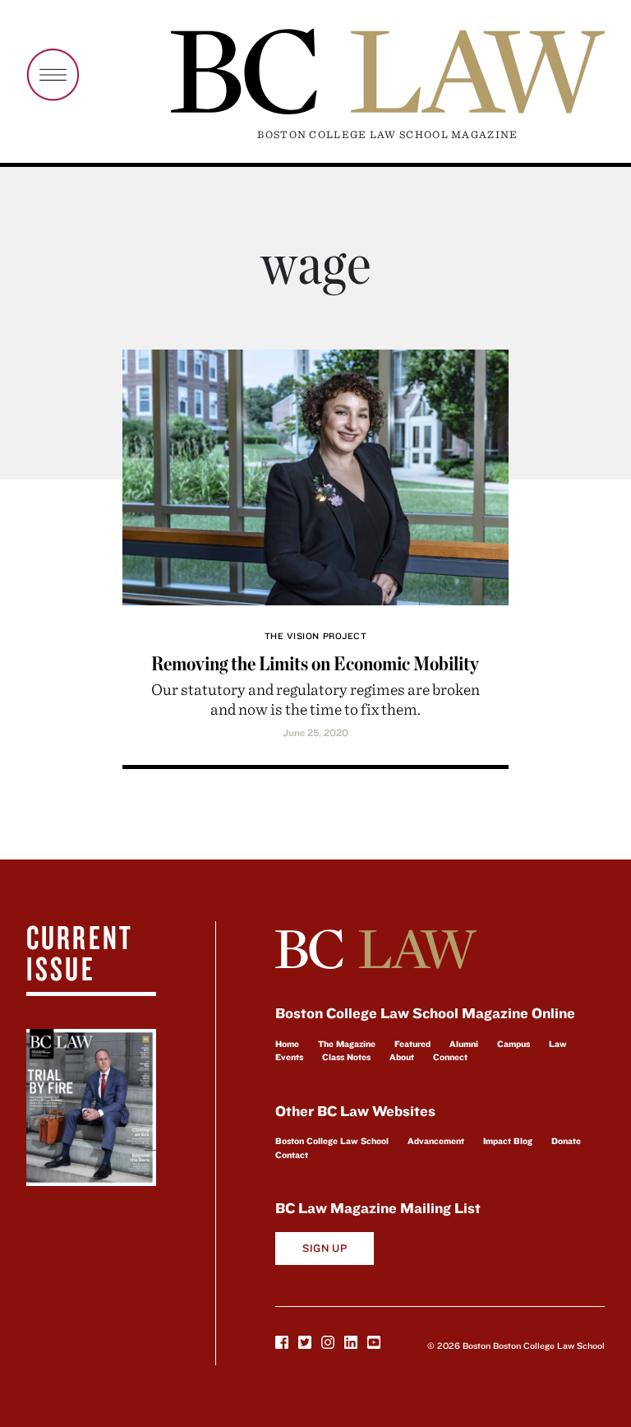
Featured (412, 1043)
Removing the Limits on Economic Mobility (315, 663)
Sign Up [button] (325, 1248)
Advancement (436, 1141)
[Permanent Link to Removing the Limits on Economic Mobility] (315, 475)
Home (287, 1043)
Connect (450, 1057)
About (401, 1057)
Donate (566, 1141)
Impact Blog (507, 1141)
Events (289, 1057)
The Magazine (346, 1043)
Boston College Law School (332, 1141)
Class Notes (346, 1057)
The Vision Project (316, 636)
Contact (291, 1155)
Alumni (463, 1043)
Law (558, 1043)
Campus (513, 1043)
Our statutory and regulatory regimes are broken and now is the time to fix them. (315, 698)
